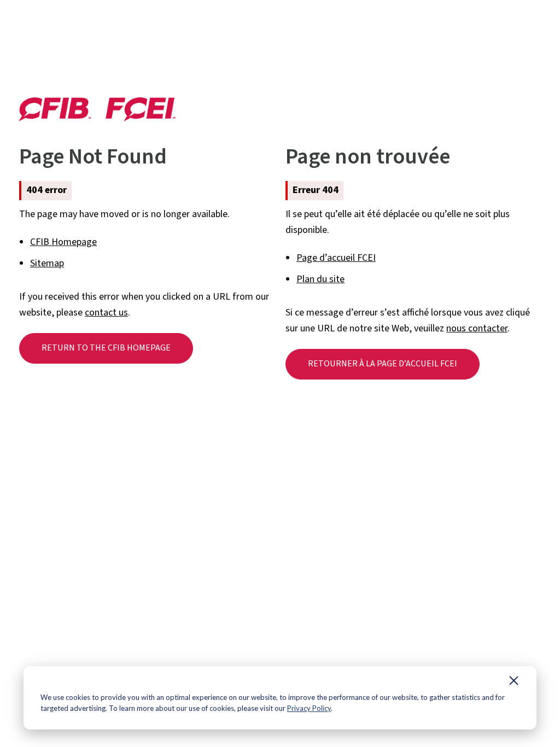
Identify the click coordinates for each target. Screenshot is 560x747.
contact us (106, 312)
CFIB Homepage (63, 242)
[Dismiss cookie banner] (514, 683)
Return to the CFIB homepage (106, 348)
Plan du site (320, 279)
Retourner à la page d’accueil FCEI (382, 364)
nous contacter (477, 328)
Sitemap (47, 263)
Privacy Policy (309, 708)
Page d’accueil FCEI (336, 258)
